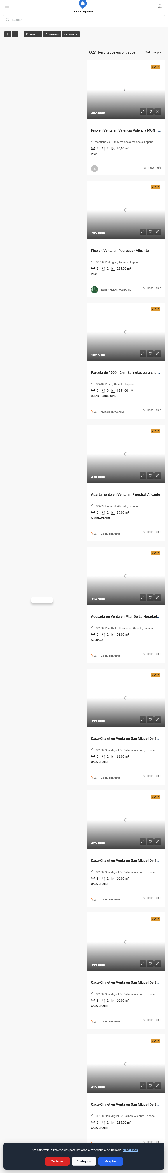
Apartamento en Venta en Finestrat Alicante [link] (125, 495)
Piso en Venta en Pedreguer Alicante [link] (120, 251)
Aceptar (110, 1161)
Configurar (84, 1161)
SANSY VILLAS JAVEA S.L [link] (116, 289)
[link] (126, 89)
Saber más (130, 1150)
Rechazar (57, 1161)
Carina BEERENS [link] (110, 533)
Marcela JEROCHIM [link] (112, 411)
